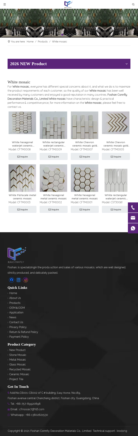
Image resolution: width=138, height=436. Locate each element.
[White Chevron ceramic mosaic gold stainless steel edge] (84, 130)
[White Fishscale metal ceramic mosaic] (22, 180)
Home (13, 293)
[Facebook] (11, 280)
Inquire (24, 156)
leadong (122, 430)
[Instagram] (25, 280)
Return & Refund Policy (23, 332)
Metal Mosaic (17, 359)
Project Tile (16, 379)
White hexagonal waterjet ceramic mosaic (22, 144)
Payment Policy (19, 336)
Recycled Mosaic (20, 369)
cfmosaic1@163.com (31, 409)
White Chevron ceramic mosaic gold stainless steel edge (84, 144)
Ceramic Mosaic (19, 374)
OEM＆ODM (17, 307)
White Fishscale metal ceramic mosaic (22, 197)
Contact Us (16, 322)
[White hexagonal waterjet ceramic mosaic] (22, 122)
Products (15, 302)
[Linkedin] (18, 280)
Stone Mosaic (17, 355)
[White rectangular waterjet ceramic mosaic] (53, 129)
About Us (15, 298)
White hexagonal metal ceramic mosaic (53, 197)
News (12, 317)
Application (16, 312)
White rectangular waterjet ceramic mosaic (53, 144)
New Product (17, 350)
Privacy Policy (18, 327)
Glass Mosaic (17, 364)
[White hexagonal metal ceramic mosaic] (53, 180)
